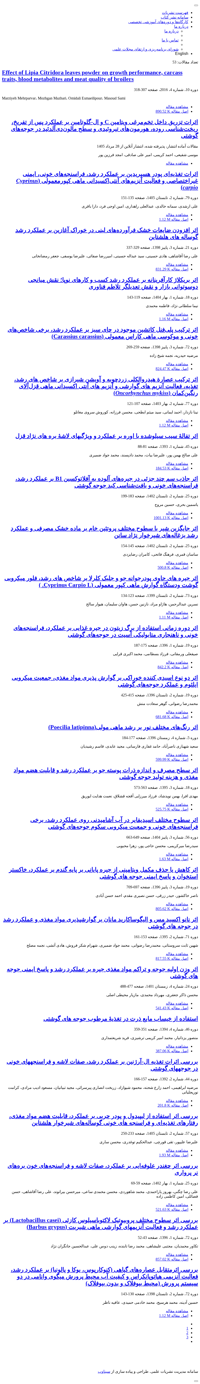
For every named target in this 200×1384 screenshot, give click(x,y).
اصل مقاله (172, 111)
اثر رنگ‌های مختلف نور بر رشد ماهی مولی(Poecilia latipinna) (123, 727)
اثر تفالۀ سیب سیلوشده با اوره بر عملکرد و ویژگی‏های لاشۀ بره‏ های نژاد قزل (106, 436)
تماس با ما (170, 40)
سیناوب (104, 1371)
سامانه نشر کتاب (174, 17)
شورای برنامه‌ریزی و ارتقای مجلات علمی (145, 49)
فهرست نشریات (175, 12)
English (181, 53)
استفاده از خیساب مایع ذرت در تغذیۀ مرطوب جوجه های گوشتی (120, 1018)
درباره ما (181, 26)
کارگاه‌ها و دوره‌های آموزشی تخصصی (158, 22)
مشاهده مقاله (177, 107)
